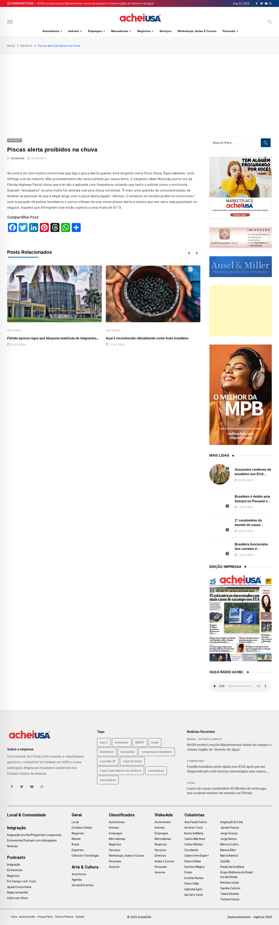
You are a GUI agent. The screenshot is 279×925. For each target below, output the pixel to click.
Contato (79, 916)
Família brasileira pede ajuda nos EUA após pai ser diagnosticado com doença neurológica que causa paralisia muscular (226, 771)
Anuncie (114, 866)
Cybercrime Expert (196, 855)
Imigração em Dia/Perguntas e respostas (34, 835)
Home (11, 45)
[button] (189, 253)
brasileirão (128, 752)
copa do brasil (132, 761)
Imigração (16, 827)
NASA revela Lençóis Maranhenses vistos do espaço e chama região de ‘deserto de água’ (95, 3)
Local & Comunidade (26, 814)
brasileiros (107, 752)
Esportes (78, 850)
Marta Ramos (229, 855)
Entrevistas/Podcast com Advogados (32, 840)
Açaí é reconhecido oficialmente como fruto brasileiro (147, 338)
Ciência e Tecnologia (85, 855)
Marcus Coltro (229, 844)
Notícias (12, 846)
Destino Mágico (194, 866)
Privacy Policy (45, 916)
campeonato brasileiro (157, 752)
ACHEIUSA (17, 158)
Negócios (144, 31)
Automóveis (50, 31)
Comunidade (195, 761)
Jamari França (229, 827)
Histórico (26, 45)
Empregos (95, 31)
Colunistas (194, 814)
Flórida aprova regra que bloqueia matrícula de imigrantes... (53, 338)
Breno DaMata (193, 833)
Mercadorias (119, 31)
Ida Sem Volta (193, 894)
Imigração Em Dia (231, 822)
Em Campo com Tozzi (21, 881)
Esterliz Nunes (193, 878)
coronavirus (156, 770)
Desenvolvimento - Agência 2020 (250, 917)
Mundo (76, 838)
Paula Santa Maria (232, 866)
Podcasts (16, 857)
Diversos (160, 855)
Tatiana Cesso (229, 899)
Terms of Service (64, 916)
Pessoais (229, 31)
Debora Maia (192, 861)
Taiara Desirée (229, 893)
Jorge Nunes (228, 838)
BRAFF (139, 742)
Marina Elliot (228, 850)
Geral (77, 814)
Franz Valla (191, 883)
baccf (104, 742)
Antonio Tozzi (193, 827)
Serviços (166, 31)
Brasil (191, 739)
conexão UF (108, 761)
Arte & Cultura (85, 867)
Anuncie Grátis (27, 916)
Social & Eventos (83, 885)
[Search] (270, 21)
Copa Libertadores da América (120, 770)
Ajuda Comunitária (19, 887)
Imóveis (73, 31)
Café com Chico (17, 898)
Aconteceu (79, 874)
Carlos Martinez (194, 838)
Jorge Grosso (229, 833)
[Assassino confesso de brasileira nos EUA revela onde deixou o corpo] (219, 474)
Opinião (225, 861)
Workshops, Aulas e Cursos (197, 31)
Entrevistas (14, 870)
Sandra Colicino (230, 888)
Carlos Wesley (193, 844)
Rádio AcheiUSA (17, 892)
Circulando (191, 850)
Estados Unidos (210, 739)
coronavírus (108, 780)
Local (191, 782)
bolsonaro (121, 742)
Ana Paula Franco (195, 822)
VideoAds (164, 814)
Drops (188, 872)
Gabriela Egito (193, 889)
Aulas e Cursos (164, 861)
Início (14, 916)
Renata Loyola (229, 882)
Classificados (122, 814)
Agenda (77, 879)
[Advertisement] (139, 85)
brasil (154, 742)
